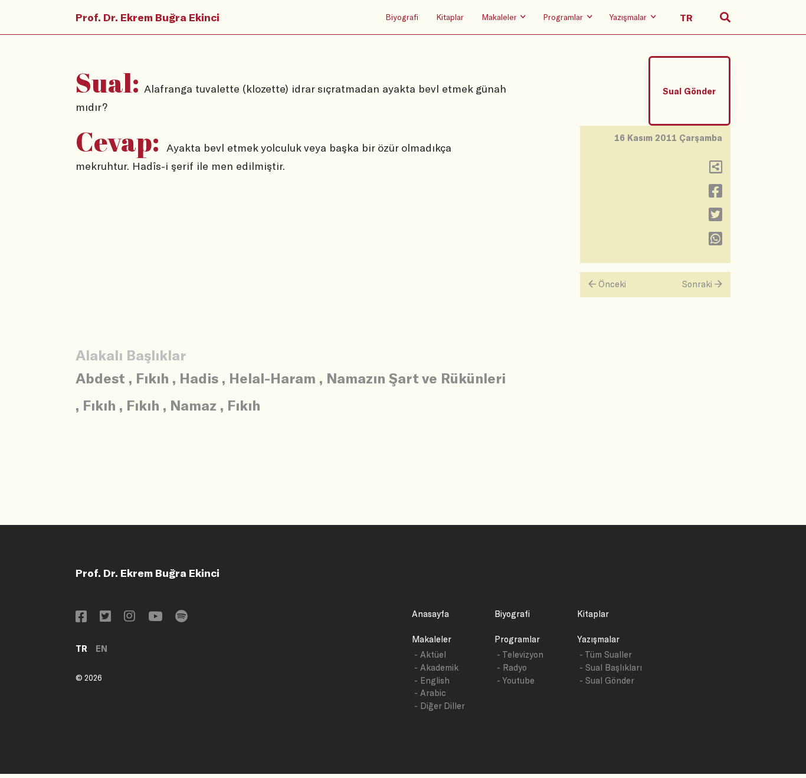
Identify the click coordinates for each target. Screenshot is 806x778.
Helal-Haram (272, 377)
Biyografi (401, 17)
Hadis (198, 377)
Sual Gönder (689, 91)
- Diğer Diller (439, 706)
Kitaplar (450, 17)
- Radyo (512, 667)
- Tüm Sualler (605, 654)
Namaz (193, 404)
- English (432, 680)
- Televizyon (520, 654)
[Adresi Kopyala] (715, 170)
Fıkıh (152, 377)
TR (81, 649)
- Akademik (436, 667)
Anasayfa (430, 614)
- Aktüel (430, 654)
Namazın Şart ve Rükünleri (416, 377)
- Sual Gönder (606, 680)
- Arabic (430, 693)
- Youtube (516, 680)
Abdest (100, 377)
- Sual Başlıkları (610, 667)
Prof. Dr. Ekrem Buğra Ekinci (147, 17)
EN (101, 649)
